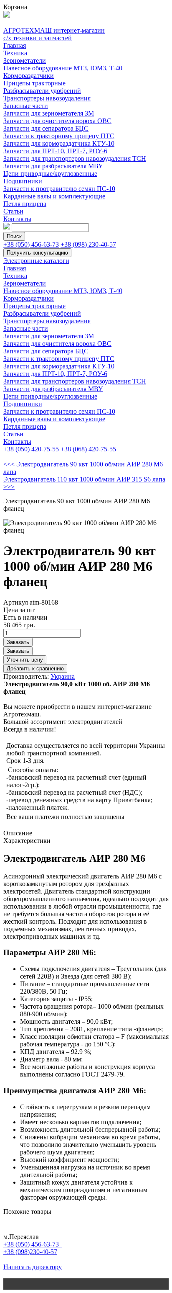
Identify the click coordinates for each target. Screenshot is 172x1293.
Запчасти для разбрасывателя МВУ (53, 166)
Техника (15, 53)
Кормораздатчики (28, 75)
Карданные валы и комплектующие (54, 196)
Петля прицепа (24, 203)
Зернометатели (24, 60)
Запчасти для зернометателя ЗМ (48, 113)
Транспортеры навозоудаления (47, 98)
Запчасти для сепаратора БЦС (46, 128)
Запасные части (25, 105)
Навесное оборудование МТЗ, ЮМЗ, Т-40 (62, 68)
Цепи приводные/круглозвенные (50, 173)
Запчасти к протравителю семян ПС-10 (59, 188)
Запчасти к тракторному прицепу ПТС (58, 135)
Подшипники (22, 181)
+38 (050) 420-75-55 (31, 449)
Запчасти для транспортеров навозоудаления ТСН (74, 158)
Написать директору (32, 1266)
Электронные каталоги (36, 260)
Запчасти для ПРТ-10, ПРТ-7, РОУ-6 (55, 151)
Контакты (17, 218)
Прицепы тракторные (34, 83)
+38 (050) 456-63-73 (31, 244)
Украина (63, 676)
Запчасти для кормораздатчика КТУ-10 (58, 143)
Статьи (13, 211)
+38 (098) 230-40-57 (88, 244)
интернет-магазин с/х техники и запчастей (54, 34)
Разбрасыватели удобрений (42, 90)
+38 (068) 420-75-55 (88, 449)
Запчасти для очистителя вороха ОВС (57, 120)
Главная (14, 45)
